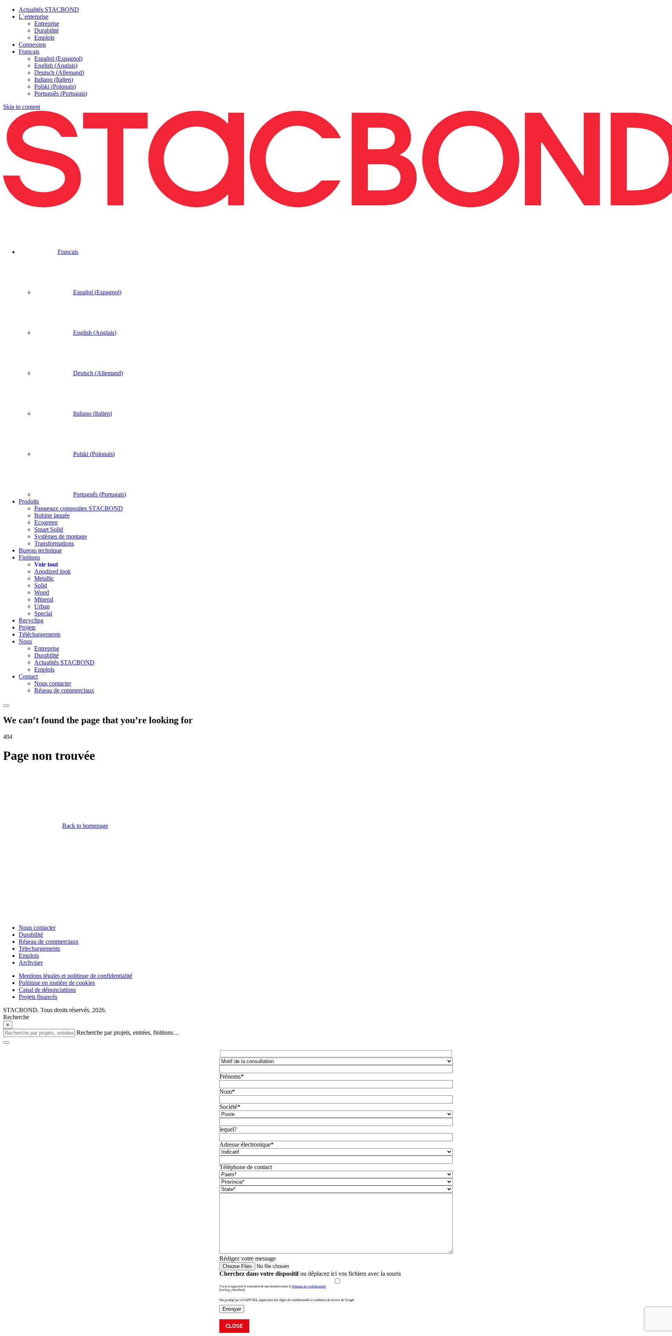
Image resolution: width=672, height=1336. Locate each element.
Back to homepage (85, 825)
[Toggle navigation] (6, 706)
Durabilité (31, 934)
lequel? (228, 1129)
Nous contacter (37, 927)
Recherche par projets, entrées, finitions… (128, 1032)
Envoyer (231, 1309)
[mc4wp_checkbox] (232, 1290)
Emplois (29, 955)
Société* (229, 1106)
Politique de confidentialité (309, 1286)
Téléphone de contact (245, 1167)
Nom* (227, 1091)
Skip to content (21, 106)
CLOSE (234, 1326)
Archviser (31, 962)
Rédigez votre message (247, 1258)
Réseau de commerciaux (49, 941)
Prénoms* (231, 1076)
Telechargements (39, 948)
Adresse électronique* (246, 1144)
